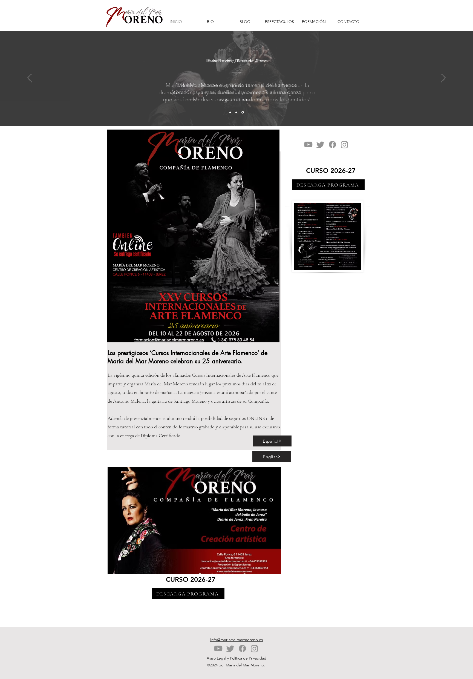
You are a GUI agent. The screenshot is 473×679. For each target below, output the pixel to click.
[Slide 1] (230, 112)
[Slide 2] (236, 112)
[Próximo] (443, 78)
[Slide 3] (242, 112)
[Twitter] (320, 144)
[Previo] (29, 78)
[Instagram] (344, 144)
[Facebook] (332, 144)
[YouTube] (308, 144)
